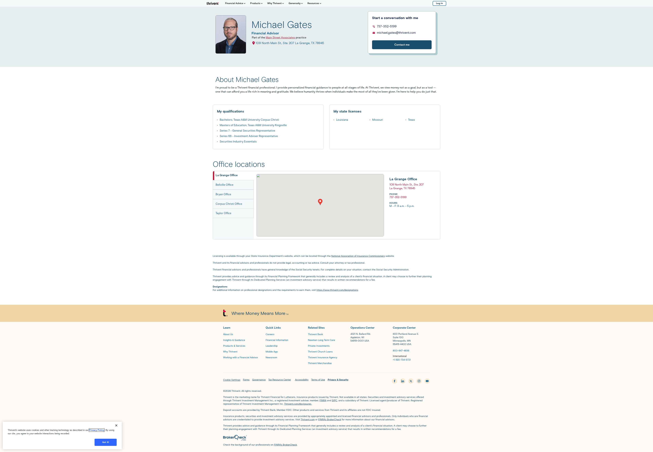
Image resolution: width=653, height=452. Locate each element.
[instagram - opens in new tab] (419, 381)
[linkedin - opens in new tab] (402, 381)
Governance (259, 379)
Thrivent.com (308, 419)
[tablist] (233, 205)
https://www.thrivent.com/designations (337, 290)
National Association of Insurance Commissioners (358, 256)
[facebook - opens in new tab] (394, 381)
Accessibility (301, 379)
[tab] (233, 175)
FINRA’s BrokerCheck (329, 419)
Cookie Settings (231, 379)
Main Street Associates (280, 37)
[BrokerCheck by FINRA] (326, 437)
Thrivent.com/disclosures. (298, 403)
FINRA (323, 400)
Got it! (105, 442)
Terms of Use (318, 379)
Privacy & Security (338, 379)
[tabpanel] (340, 205)
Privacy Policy (96, 430)
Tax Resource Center (279, 379)
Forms (246, 379)
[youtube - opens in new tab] (427, 381)
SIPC (334, 400)
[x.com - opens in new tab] (410, 381)
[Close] (116, 425)
